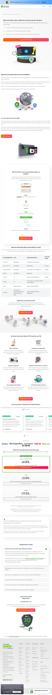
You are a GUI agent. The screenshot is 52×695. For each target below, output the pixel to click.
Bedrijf (42, 644)
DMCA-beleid (43, 678)
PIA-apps (28, 644)
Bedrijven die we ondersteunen (44, 651)
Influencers (34, 654)
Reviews (42, 656)
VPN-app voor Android (27, 662)
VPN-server (20, 662)
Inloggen (21, 673)
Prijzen (20, 655)
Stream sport (7, 14)
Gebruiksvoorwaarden (14, 636)
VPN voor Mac (28, 654)
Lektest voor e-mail (35, 667)
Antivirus (21, 669)
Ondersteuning (43, 666)
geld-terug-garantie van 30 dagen (34, 558)
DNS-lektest (35, 664)
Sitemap (42, 654)
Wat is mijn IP (35, 662)
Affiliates (34, 652)
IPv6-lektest (35, 670)
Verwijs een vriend (34, 648)
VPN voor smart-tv (28, 681)
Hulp (41, 662)
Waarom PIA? (20, 652)
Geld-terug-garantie (44, 658)
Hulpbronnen (35, 658)
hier (23, 409)
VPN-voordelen (21, 658)
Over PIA (42, 648)
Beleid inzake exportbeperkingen (44, 681)
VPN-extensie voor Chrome (27, 672)
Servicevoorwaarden (44, 672)
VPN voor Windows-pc (28, 649)
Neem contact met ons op (44, 669)
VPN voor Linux (28, 657)
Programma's (35, 644)
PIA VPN (21, 644)
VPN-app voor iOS (27, 666)
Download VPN (21, 666)
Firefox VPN (27, 677)
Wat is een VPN (21, 648)
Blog (20, 671)
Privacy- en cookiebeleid (43, 675)
